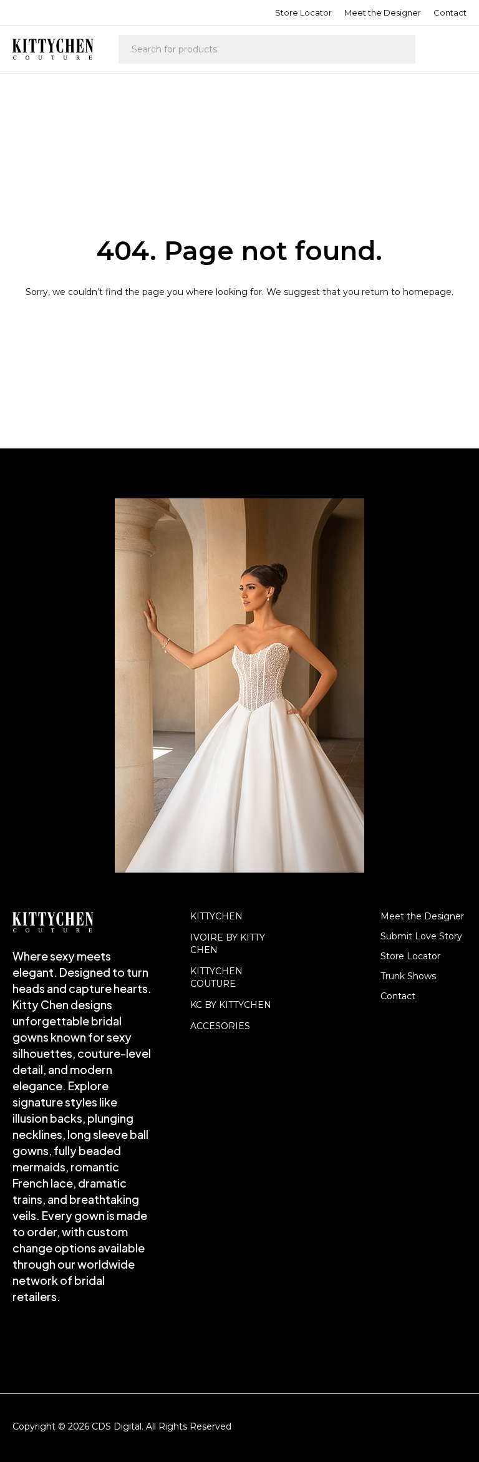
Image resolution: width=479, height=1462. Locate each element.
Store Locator (303, 12)
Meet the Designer (382, 12)
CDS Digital (117, 1426)
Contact (450, 12)
